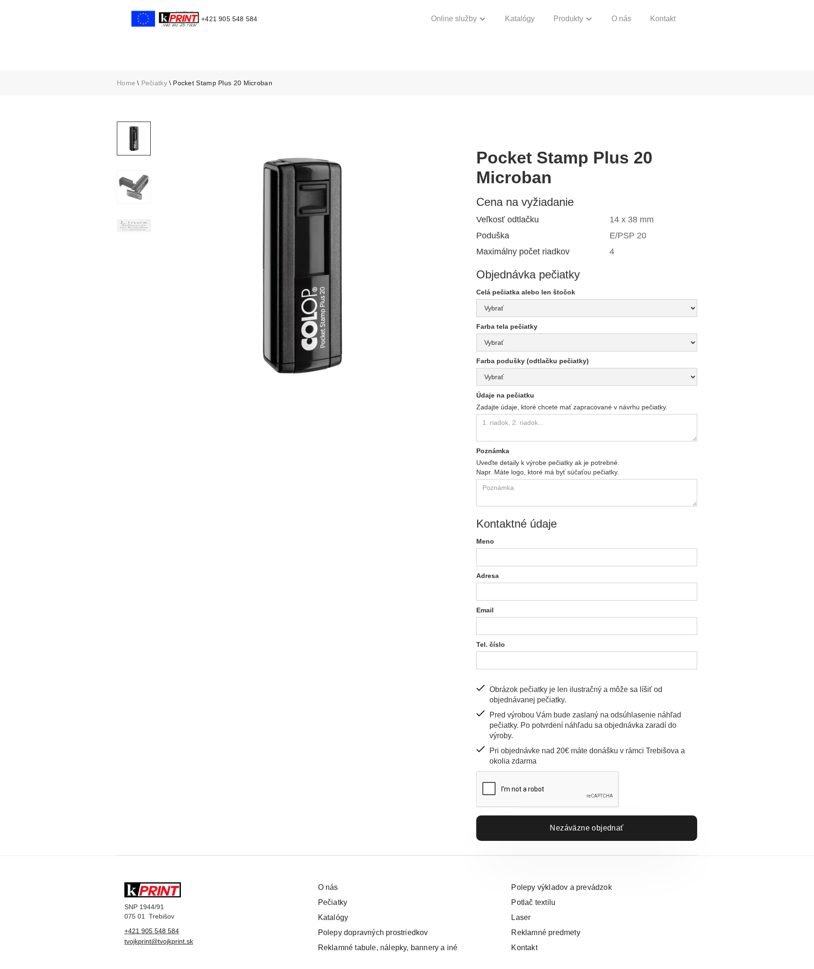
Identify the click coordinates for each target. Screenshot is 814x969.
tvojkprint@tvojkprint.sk (158, 941)
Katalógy (520, 19)
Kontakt (663, 19)
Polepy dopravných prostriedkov (373, 932)
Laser (520, 917)
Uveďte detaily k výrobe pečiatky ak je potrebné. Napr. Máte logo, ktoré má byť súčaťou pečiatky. (547, 467)
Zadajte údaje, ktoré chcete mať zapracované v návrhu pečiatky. (571, 407)
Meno (485, 541)
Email (485, 610)
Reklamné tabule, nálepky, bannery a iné (388, 948)
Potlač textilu (533, 902)
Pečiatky (154, 83)
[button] (459, 19)
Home (126, 83)
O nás (621, 19)
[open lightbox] (302, 266)
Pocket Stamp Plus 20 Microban (222, 83)
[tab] (134, 138)
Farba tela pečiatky (506, 326)
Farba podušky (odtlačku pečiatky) (532, 361)
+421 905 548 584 (151, 931)
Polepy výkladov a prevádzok (561, 887)
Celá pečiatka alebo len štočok (525, 292)
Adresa (487, 575)
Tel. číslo (490, 644)
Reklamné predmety (545, 932)
